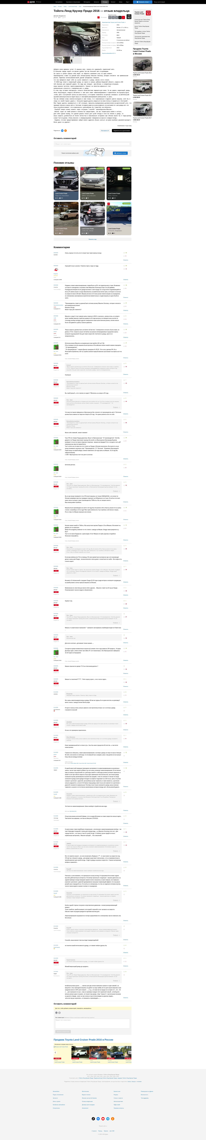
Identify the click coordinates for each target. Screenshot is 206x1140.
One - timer (56, 351)
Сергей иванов (57, 947)
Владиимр (56, 273)
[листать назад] (57, 39)
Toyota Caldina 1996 (74, 763)
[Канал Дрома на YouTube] (103, 1118)
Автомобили (59, 2)
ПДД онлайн (117, 1104)
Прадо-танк (58, 195)
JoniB (55, 318)
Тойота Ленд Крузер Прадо (86, 1078)
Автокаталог (85, 1108)
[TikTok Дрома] (93, 1118)
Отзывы (105, 2)
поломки (139, 1081)
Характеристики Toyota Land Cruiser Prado (113, 22)
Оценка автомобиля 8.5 (108, 53)
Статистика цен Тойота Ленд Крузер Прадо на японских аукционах (142, 21)
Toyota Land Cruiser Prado (139, 13)
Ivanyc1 (55, 331)
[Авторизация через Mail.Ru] (59, 1013)
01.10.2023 (56, 691)
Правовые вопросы (119, 1108)
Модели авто (102, 1126)
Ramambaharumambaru (58, 305)
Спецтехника (56, 1108)
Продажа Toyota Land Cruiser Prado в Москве (142, 51)
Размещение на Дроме (147, 1091)
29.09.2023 (56, 252)
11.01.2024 (56, 971)
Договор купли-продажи (88, 1104)
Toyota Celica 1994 (82, 763)
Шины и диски (56, 1101)
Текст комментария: (74, 1017)
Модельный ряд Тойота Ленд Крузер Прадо (105, 1078)
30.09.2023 (56, 285)
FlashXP (55, 794)
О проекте (94, 1131)
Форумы (116, 1094)
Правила (106, 1131)
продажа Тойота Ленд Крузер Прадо (127, 1078)
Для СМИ (112, 1131)
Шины (120, 2)
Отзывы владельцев (87, 1101)
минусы (134, 1081)
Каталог (113, 2)
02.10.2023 (56, 926)
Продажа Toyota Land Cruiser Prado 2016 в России (83, 1039)
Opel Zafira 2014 (73, 811)
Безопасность (144, 1094)
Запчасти (96, 2)
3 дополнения (126, 168)
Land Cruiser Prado (61, 193)
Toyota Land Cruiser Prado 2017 (142, 95)
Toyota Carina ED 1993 (91, 763)
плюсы (129, 1081)
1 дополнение (126, 203)
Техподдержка (144, 1098)
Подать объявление (58, 1094)
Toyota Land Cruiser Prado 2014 (142, 72)
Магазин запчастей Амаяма (89, 1098)
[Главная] (31, 2)
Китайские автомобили (59, 1104)
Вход (159, 2)
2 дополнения (100, 168)
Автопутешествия (118, 1101)
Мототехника (85, 1091)
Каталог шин (117, 1091)
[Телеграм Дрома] (107, 1118)
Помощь (100, 1131)
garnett (55, 754)
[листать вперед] (97, 39)
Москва (39, 2)
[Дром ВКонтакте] (98, 1118)
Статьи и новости (118, 1098)
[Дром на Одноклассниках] (112, 1118)
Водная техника (86, 1094)
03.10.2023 (56, 945)
